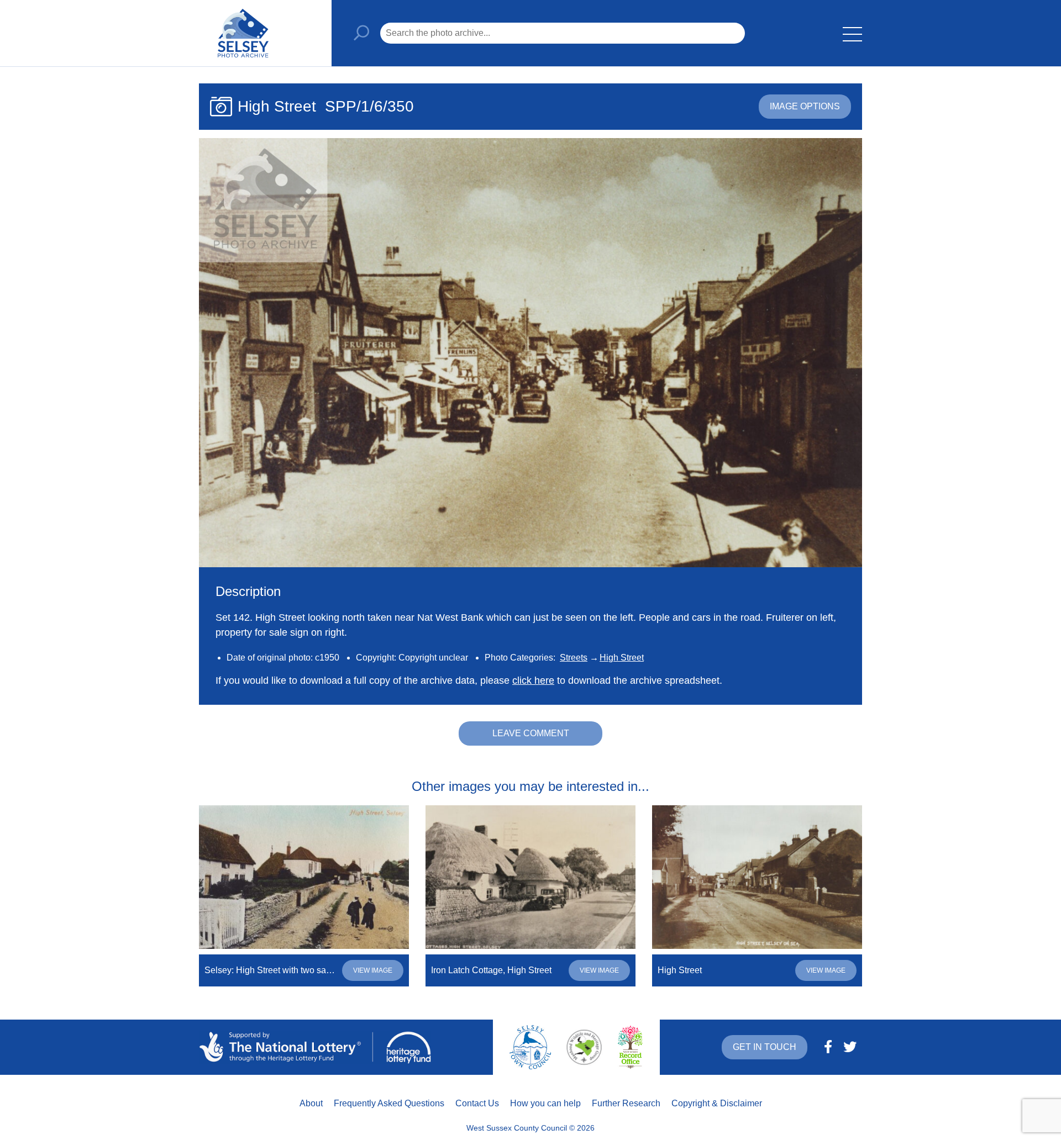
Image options (805, 106)
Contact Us (477, 1103)
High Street (622, 657)
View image (372, 970)
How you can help (545, 1103)
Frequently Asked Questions (389, 1103)
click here (533, 680)
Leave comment (530, 733)
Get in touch (764, 1047)
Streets (573, 657)
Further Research (626, 1103)
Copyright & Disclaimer (716, 1103)
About (311, 1103)
